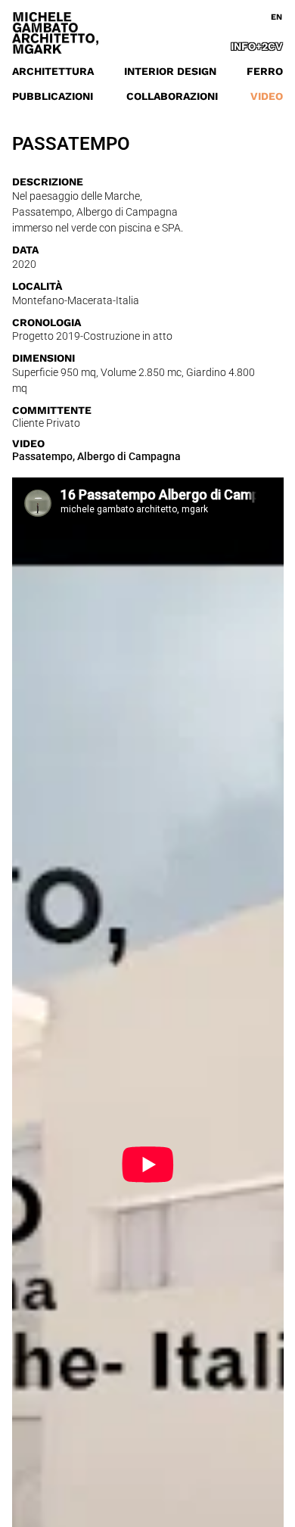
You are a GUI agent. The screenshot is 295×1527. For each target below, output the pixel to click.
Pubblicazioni (52, 96)
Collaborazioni (172, 96)
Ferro (265, 71)
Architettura (53, 71)
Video (266, 96)
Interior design (170, 71)
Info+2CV (257, 46)
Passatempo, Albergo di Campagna (96, 456)
